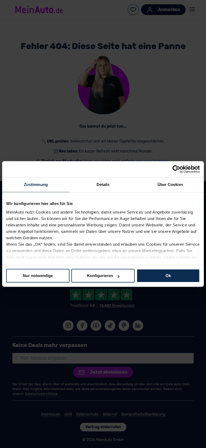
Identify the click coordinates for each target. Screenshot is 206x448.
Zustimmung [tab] (36, 184)
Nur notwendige (38, 275)
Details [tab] (103, 184)
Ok (168, 275)
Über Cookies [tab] (170, 184)
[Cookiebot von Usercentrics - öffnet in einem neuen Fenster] (176, 169)
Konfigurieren (100, 275)
